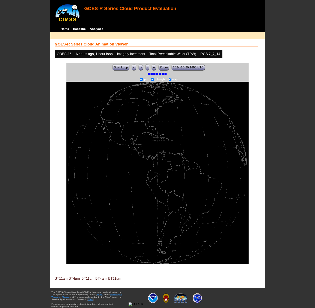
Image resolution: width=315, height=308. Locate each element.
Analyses (96, 28)
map (175, 79)
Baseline (79, 28)
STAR (90, 299)
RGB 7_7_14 (210, 54)
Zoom (164, 67)
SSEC (100, 294)
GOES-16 (64, 54)
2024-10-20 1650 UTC (188, 67)
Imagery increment (131, 54)
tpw (145, 79)
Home (65, 28)
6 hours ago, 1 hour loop (94, 54)
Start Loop (121, 67)
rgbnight (160, 79)
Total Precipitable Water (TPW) (172, 54)
